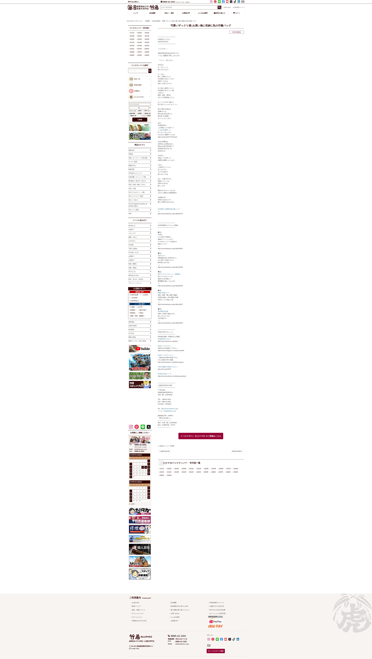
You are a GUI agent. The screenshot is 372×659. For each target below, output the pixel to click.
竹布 (129, 213)
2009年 (206, 472)
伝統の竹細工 (132, 325)
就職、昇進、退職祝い (137, 316)
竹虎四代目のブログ (164, 339)
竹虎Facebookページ (164, 374)
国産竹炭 (131, 150)
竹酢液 (130, 154)
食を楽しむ (132, 225)
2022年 (191, 468)
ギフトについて (137, 617)
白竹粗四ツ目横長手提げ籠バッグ (169, 209)
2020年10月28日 (236, 451)
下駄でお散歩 (132, 248)
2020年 (172, 446)
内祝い (142, 313)
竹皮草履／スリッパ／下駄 (137, 177)
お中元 (140, 307)
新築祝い (133, 313)
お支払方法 (135, 602)
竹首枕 (160, 234)
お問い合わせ (227, 7)
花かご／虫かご (133, 200)
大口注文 (131, 333)
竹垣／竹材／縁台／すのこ (137, 184)
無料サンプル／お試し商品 (137, 341)
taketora (162, 446)
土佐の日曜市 (163, 130)
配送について (136, 606)
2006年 (228, 472)
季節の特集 (132, 337)
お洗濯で (131, 260)
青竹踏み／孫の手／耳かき (137, 181)
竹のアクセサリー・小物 (136, 192)
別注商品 (131, 329)
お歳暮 (132, 307)
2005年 (235, 472)
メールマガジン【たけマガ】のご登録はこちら (200, 436)
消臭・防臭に (132, 268)
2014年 (169, 472)
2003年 (169, 475)
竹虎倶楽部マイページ (239, 7)
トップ (135, 13)
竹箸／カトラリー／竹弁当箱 (137, 158)
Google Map (135, 648)
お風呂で (131, 229)
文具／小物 (132, 188)
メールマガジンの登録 (216, 651)
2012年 (184, 472)
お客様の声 (186, 13)
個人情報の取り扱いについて (180, 610)
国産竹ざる (132, 165)
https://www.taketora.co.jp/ (169, 408)
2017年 (228, 468)
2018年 (221, 468)
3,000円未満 (134, 295)
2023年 (184, 468)
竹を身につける (133, 252)
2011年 (191, 472)
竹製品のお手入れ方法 (139, 621)
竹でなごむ (132, 271)
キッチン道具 (132, 161)
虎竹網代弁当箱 (163, 311)
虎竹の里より (220, 13)
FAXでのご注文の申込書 (217, 610)
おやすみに (132, 241)
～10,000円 (133, 298)
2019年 (213, 468)
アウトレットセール (135, 283)
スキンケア (132, 233)
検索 (140, 119)
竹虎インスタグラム (164, 346)
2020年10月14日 (165, 451)
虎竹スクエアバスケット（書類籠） (169, 274)
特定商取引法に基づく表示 (179, 606)
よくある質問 (203, 13)
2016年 (236, 468)
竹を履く (131, 245)
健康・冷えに (132, 237)
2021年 (199, 468)
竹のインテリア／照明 (135, 196)
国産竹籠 (131, 169)
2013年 (176, 472)
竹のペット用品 (133, 210)
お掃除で (131, 256)
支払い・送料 (169, 13)
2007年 (221, 472)
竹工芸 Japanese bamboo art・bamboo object (138, 205)
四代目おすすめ (133, 275)
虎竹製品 (131, 322)
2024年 (176, 468)
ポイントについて (138, 613)
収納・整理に (132, 264)
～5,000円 (145, 295)
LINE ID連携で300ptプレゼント (168, 367)
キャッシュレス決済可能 (217, 613)
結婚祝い (133, 310)
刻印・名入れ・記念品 (135, 279)
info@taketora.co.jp (170, 411)
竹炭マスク (161, 255)
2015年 (162, 472)
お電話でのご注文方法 (216, 606)
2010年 (198, 472)
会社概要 (152, 13)
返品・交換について (138, 610)
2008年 (213, 472)
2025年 (169, 468)
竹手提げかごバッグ (135, 173)
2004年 (162, 475)
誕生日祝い (143, 310)
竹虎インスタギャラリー (166, 355)
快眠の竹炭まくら (163, 293)
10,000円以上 (134, 301)
